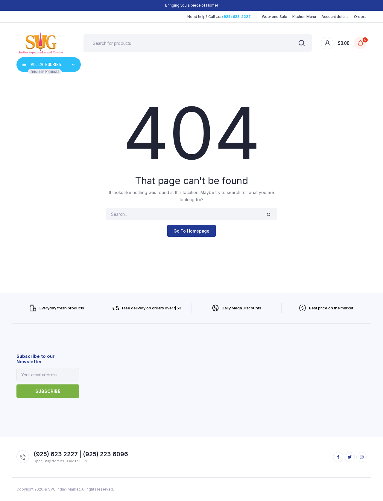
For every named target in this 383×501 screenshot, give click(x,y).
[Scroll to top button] (369, 487)
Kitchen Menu (304, 16)
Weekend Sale (274, 16)
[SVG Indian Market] (41, 43)
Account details (335, 16)
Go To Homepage (192, 230)
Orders (360, 16)
